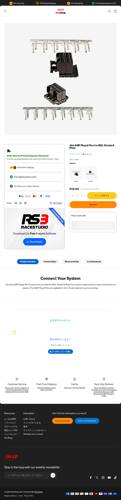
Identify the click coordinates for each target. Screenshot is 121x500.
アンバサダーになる (32, 423)
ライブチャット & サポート (34, 430)
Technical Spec (50, 262)
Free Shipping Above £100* (106, 3)
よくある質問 (10, 419)
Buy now (93, 204)
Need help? (57, 203)
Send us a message (62, 421)
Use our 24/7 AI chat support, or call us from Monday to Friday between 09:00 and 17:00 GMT (17, 390)
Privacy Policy (28, 496)
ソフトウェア (10, 423)
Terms (20, 496)
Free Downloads (94, 262)
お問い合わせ (29, 419)
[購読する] (53, 475)
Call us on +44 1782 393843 (74, 388)
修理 (25, 426)
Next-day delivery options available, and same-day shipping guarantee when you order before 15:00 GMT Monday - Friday (104, 392)
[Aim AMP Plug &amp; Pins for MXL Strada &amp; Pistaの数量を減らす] (72, 195)
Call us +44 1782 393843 (87, 421)
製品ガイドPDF (11, 430)
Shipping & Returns (10, 496)
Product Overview (27, 262)
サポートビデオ (11, 426)
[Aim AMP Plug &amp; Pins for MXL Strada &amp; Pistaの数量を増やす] (82, 195)
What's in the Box (72, 262)
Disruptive (38, 492)
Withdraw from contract (33, 434)
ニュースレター (11, 434)
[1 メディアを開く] (60, 79)
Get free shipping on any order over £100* (46, 389)
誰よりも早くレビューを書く (60, 351)
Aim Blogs (8, 438)
